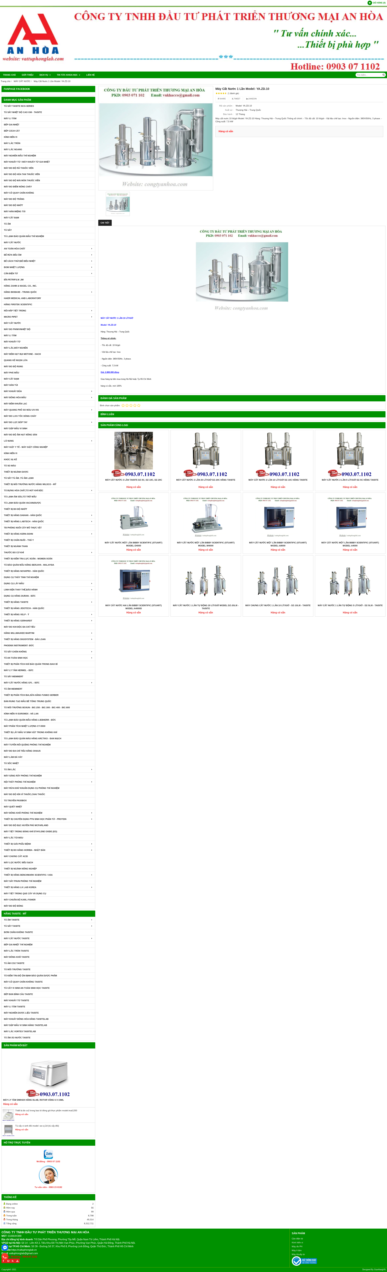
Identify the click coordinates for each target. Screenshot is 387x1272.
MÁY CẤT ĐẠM (11, 217)
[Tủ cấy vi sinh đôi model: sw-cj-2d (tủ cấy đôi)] (8, 1135)
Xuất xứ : (229, 110)
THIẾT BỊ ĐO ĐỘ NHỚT (15, 509)
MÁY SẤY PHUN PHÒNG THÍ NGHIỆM (22, 881)
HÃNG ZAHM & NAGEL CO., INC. (20, 286)
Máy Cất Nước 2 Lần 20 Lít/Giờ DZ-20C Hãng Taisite (205, 480)
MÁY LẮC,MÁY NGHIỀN (16, 348)
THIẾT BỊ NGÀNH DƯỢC (16, 472)
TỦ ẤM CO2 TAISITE (14, 963)
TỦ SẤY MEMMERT (13, 676)
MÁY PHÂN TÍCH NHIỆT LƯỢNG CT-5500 (24, 726)
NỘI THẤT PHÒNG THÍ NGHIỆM (20, 782)
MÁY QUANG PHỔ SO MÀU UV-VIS (21, 410)
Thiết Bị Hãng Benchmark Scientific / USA (28, 875)
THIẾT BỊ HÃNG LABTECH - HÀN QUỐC (24, 521)
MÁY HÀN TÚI (11, 385)
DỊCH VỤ (44, 75)
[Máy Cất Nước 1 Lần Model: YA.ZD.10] (155, 138)
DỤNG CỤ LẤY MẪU (14, 583)
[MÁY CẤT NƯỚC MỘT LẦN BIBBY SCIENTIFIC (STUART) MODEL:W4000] (206, 517)
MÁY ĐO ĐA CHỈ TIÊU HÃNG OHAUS (22, 751)
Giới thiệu (27, 75)
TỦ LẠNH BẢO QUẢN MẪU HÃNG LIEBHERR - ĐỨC (30, 720)
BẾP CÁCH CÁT (12, 131)
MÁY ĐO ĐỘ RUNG (13, 366)
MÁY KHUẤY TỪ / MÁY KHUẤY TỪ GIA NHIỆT (27, 162)
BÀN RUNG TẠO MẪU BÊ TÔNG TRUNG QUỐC (27, 701)
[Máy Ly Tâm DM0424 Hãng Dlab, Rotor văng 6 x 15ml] (48, 1074)
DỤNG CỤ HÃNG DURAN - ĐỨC (20, 596)
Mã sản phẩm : (226, 106)
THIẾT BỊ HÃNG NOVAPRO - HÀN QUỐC (24, 571)
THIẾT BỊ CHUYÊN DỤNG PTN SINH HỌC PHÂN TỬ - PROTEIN (35, 819)
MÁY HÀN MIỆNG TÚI (14, 211)
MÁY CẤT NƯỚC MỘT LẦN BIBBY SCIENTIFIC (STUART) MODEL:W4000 (206, 544)
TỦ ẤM (7, 224)
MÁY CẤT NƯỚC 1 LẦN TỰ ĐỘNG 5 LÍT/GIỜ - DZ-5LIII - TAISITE (350, 605)
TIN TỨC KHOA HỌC (67, 75)
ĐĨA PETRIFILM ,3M (14, 279)
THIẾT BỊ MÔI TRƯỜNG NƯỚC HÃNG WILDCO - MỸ (30, 484)
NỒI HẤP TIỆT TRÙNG (15, 310)
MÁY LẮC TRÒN (12, 143)
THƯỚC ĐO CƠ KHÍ (14, 552)
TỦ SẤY (8, 230)
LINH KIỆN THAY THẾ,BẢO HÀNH (20, 589)
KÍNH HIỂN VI (10, 137)
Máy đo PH (297, 1246)
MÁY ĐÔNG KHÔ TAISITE (16, 957)
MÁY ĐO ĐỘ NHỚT (13, 205)
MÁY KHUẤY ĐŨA (13, 391)
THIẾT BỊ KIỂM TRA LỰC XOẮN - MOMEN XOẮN (28, 558)
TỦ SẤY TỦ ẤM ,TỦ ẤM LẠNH (19, 478)
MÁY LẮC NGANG (13, 149)
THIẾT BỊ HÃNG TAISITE (16, 602)
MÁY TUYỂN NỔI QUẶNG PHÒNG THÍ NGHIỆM (27, 744)
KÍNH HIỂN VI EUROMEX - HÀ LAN (21, 713)
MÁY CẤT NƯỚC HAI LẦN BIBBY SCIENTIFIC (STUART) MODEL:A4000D (133, 607)
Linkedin (252, 99)
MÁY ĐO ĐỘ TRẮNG (14, 199)
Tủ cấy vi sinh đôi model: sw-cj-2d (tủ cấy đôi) (37, 1126)
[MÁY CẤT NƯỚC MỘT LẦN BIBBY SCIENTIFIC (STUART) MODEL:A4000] (350, 517)
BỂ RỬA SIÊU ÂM (12, 255)
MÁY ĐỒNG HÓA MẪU (15, 397)
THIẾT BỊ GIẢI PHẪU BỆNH (17, 844)
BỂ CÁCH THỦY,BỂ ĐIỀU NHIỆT (20, 261)
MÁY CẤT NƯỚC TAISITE (16, 938)
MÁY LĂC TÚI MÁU (13, 837)
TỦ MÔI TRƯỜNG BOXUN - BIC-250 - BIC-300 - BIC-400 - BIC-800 (37, 707)
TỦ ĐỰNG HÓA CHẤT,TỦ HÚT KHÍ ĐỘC (23, 490)
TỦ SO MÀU (10, 465)
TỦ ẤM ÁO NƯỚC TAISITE (17, 1037)
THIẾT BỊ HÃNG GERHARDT (18, 620)
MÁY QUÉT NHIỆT (13, 806)
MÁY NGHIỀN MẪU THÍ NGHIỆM (20, 155)
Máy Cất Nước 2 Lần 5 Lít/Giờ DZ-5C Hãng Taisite (350, 480)
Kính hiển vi (297, 1242)
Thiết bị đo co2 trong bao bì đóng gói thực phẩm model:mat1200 (46, 1110)
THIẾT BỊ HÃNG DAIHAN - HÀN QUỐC (23, 515)
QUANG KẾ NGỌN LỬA (16, 360)
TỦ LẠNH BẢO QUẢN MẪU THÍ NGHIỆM (24, 236)
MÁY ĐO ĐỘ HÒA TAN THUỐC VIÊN (22, 174)
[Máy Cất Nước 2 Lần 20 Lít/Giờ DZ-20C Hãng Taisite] (206, 454)
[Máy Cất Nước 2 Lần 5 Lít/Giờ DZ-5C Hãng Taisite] (350, 454)
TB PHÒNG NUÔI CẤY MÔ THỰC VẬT (23, 527)
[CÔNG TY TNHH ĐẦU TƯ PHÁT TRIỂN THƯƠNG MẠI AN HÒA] (193, 71)
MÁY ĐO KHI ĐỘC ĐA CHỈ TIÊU (19, 627)
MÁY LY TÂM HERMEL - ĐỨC (18, 670)
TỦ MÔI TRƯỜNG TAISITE (17, 969)
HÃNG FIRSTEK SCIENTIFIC (18, 304)
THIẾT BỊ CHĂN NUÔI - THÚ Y (19, 540)
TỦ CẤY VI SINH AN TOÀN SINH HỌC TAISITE (27, 988)
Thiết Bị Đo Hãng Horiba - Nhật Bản (24, 850)
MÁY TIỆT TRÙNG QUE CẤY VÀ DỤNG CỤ (25, 893)
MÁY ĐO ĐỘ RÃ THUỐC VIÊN (18, 168)
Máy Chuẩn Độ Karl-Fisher (20, 899)
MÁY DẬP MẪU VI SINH (15, 428)
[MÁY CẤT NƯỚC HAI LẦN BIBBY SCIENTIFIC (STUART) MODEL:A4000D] (133, 579)
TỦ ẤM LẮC (10, 769)
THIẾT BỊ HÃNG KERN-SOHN (18, 534)
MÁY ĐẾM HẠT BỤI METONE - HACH (22, 354)
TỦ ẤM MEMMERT (13, 689)
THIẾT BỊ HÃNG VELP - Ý (16, 614)
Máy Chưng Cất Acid (16, 856)
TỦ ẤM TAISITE (11, 920)
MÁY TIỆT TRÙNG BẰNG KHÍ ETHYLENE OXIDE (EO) (30, 831)
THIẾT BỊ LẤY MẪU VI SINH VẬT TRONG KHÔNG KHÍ (30, 732)
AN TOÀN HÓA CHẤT (14, 248)
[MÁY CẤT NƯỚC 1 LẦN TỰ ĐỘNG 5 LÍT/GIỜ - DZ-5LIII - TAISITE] (350, 579)
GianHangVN (379, 1270)
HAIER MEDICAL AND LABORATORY (22, 298)
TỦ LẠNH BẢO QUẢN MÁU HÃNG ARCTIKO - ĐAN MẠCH (32, 738)
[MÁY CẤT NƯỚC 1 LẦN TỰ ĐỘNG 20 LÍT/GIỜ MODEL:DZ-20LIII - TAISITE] (206, 579)
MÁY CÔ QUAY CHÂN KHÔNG (19, 193)
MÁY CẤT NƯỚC (12, 242)
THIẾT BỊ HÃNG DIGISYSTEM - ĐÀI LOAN (25, 639)
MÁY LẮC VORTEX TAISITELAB (20, 1031)
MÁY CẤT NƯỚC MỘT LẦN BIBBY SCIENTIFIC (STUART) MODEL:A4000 (350, 544)
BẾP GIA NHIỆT (11, 124)
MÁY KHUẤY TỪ (12, 341)
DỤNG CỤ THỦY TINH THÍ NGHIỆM (21, 577)
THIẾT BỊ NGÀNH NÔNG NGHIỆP (20, 868)
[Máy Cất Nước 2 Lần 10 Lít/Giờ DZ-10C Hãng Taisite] (278, 454)
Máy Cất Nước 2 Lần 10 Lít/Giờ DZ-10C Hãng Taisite (278, 480)
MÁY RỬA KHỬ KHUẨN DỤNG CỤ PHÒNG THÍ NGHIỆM (31, 788)
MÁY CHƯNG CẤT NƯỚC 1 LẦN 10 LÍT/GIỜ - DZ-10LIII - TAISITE (278, 605)
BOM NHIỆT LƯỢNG (14, 267)
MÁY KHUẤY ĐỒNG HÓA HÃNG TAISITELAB (26, 1019)
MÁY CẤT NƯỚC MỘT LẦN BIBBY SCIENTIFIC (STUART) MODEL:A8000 (278, 544)
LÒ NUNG (9, 441)
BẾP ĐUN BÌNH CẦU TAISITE (18, 994)
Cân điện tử (297, 1238)
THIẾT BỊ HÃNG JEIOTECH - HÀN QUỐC (24, 608)
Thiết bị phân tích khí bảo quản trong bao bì (31, 664)
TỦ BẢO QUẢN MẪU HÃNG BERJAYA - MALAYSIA (29, 565)
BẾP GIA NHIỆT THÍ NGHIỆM (18, 944)
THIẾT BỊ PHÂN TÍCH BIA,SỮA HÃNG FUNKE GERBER (31, 695)
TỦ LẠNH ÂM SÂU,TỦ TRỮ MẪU (20, 496)
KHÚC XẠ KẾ (10, 459)
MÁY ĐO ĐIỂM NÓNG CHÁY (18, 186)
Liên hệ (90, 75)
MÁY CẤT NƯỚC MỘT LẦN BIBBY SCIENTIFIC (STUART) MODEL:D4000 (133, 544)
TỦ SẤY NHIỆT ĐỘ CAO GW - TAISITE (23, 112)
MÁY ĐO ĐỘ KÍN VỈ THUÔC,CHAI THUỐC (24, 794)
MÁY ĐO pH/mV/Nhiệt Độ (17, 329)
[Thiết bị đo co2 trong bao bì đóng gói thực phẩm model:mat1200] (8, 1120)
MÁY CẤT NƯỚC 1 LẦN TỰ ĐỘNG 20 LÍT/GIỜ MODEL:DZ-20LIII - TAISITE (206, 607)
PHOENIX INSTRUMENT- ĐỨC (19, 645)
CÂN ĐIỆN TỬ (11, 273)
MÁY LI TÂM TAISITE (14, 1006)
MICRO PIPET (11, 317)
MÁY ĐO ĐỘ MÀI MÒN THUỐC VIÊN (22, 180)
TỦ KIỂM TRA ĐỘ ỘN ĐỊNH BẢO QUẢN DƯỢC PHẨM (30, 975)
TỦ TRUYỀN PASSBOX (15, 800)
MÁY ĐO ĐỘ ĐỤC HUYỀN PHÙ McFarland (26, 825)
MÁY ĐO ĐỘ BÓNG (13, 906)
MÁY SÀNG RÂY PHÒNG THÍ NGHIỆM (23, 775)
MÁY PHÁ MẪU (11, 372)
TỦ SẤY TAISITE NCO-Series (19, 106)
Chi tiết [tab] (105, 223)
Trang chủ (9, 75)
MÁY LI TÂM (10, 118)
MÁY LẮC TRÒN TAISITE (16, 951)
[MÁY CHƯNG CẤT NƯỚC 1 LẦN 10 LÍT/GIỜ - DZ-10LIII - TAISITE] (278, 579)
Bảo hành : (228, 114)
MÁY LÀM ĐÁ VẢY (13, 757)
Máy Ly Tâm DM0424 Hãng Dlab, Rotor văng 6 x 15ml (33, 1100)
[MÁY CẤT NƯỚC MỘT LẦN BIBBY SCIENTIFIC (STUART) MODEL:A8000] (278, 517)
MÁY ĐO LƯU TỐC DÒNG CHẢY (20, 416)
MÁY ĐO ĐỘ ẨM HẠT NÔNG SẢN (20, 434)
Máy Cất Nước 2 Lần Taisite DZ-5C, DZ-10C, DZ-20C (133, 480)
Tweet (237, 99)
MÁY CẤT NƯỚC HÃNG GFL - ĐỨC (21, 682)
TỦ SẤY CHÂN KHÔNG (15, 651)
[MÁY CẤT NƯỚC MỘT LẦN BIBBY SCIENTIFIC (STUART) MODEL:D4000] (133, 517)
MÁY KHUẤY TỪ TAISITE (16, 1000)
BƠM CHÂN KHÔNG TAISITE (18, 932)
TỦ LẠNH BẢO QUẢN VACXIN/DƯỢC (22, 503)
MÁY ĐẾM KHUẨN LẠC (15, 403)
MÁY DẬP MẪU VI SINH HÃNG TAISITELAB (25, 1025)
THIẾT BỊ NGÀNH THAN (16, 546)
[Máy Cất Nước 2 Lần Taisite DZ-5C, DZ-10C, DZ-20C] (133, 454)
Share (222, 99)
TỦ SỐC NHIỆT (11, 763)
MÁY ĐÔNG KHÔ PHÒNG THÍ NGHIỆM (23, 813)
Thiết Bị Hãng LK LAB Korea (20, 887)
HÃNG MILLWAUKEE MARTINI (19, 633)
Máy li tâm (297, 1250)
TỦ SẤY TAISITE (12, 926)
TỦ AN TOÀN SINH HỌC (16, 658)
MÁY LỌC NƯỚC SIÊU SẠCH (18, 862)
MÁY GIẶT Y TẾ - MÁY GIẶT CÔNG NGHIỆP (26, 447)
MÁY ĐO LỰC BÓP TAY (15, 422)
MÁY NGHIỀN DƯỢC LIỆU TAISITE (21, 1013)
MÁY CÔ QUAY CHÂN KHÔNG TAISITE (23, 982)
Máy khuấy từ (298, 1254)
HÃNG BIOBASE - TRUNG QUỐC (20, 292)
